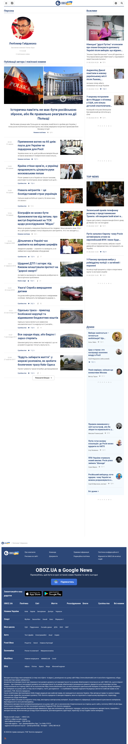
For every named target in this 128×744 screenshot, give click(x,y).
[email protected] (33, 726)
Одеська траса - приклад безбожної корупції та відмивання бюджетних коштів (38, 314)
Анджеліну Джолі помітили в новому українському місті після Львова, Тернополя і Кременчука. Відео (96, 75)
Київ (26, 611)
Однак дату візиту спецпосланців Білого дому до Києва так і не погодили (105, 221)
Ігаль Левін (92, 342)
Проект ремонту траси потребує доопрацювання (38, 369)
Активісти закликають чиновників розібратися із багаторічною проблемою (38, 276)
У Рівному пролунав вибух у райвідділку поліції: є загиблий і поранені (103, 262)
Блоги (85, 603)
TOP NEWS (92, 176)
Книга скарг (22, 281)
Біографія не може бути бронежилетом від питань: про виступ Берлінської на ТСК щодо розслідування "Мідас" (37, 218)
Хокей (45, 619)
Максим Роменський (95, 433)
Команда (52, 552)
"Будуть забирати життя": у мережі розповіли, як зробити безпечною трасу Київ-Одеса (37, 361)
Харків (32, 611)
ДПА (55, 627)
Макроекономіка (47, 651)
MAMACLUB (45, 659)
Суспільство (22, 183)
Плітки (34, 666)
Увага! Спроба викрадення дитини (35, 289)
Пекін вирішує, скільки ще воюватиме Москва (100, 371)
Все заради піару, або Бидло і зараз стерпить (36, 336)
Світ (37, 603)
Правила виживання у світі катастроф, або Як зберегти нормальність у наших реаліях (100, 427)
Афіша (27, 666)
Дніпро (50, 611)
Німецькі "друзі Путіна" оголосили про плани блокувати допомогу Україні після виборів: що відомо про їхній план (104, 47)
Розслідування (74, 603)
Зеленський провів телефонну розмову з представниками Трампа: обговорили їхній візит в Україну (103, 213)
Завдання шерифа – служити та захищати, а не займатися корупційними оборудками (37, 250)
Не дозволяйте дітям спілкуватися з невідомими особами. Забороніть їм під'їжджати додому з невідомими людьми (37, 297)
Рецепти (28, 643)
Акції (50, 635)
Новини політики (40, 132)
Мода (48, 666)
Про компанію (30, 552)
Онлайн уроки (46, 627)
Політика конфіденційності (108, 552)
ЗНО (61, 627)
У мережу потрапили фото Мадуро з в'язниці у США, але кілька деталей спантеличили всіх (98, 101)
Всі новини (119, 603)
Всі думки (92, 491)
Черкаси (59, 611)
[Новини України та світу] (5, 544)
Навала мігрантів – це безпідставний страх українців (37, 192)
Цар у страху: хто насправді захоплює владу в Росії (98, 352)
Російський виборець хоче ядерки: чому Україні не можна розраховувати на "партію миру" (100, 477)
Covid (54, 659)
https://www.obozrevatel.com (86, 678)
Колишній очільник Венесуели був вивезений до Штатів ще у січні (98, 112)
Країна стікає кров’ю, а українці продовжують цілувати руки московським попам (38, 169)
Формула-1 (59, 619)
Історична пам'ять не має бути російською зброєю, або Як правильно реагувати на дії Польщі (43, 114)
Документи (53, 556)
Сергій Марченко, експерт (97, 484)
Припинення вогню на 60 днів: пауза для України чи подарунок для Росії (37, 145)
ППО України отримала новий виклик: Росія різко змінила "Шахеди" (100, 460)
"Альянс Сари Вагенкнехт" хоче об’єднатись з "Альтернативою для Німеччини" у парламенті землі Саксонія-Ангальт (105, 56)
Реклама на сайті (31, 556)
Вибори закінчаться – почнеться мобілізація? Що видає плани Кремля (98, 336)
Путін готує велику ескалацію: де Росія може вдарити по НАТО (100, 444)
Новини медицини (32, 659)
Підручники (34, 627)
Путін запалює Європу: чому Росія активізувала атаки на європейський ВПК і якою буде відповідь (104, 236)
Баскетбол (36, 619)
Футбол (27, 619)
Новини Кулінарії (46, 643)
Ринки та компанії (31, 651)
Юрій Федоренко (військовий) (98, 359)
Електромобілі (41, 635)
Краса (41, 666)
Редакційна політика (82, 556)
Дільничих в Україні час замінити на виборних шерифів (37, 242)
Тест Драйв (29, 635)
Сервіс (56, 635)
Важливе (91, 10)
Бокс (51, 619)
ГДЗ (26, 627)
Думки (90, 326)
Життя (54, 603)
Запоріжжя (41, 611)
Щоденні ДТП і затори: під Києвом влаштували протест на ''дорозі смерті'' (38, 267)
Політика (24, 603)
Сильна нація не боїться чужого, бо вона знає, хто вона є (37, 199)
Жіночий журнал (58, 666)
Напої (35, 643)
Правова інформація (81, 552)
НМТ (67, 627)
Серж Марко (92, 467)
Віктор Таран (93, 376)
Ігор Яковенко (93, 450)
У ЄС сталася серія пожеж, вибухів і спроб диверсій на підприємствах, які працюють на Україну (104, 246)
